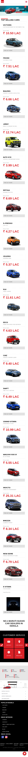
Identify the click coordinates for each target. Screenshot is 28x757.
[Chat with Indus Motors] (24, 753)
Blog (3, 729)
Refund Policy (16, 744)
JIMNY (4, 712)
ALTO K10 (4, 714)
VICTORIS (4, 705)
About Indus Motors (8, 724)
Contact (4, 722)
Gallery (4, 726)
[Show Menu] (26, 1)
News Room (5, 731)
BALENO (4, 709)
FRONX (4, 707)
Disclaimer (9, 743)
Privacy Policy (2, 744)
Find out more (8, 50)
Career (4, 719)
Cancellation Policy (24, 744)
